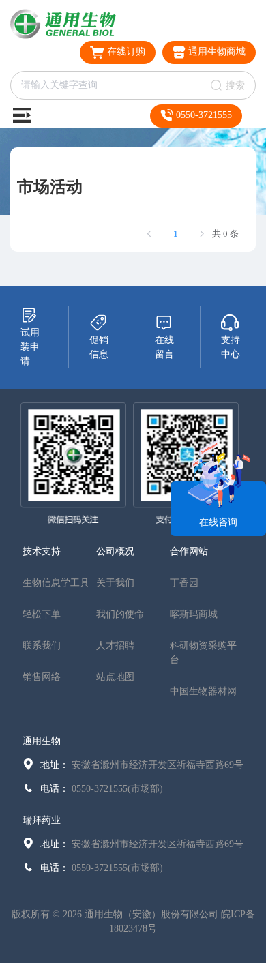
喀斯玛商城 (194, 614)
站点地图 (115, 677)
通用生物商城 (216, 51)
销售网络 (42, 677)
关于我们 (115, 583)
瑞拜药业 (42, 820)
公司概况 (115, 551)
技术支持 (42, 551)
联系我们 (42, 645)
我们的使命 (120, 614)
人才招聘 (115, 645)
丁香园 (184, 583)
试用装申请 (30, 346)
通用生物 (42, 741)
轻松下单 (42, 614)
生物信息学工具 (56, 583)
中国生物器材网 (203, 691)
